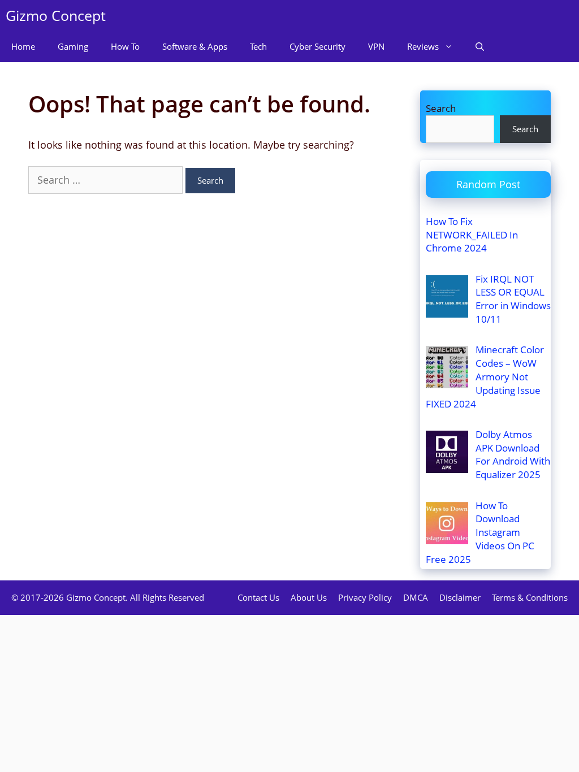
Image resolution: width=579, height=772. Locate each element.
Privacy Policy (365, 597)
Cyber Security (317, 46)
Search (441, 108)
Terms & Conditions (530, 597)
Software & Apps (194, 46)
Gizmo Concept (56, 15)
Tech (258, 46)
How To (125, 46)
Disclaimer (460, 597)
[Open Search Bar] (479, 46)
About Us (309, 597)
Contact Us (258, 597)
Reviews (423, 46)
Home (23, 46)
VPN (376, 46)
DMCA (415, 597)
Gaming (73, 46)
